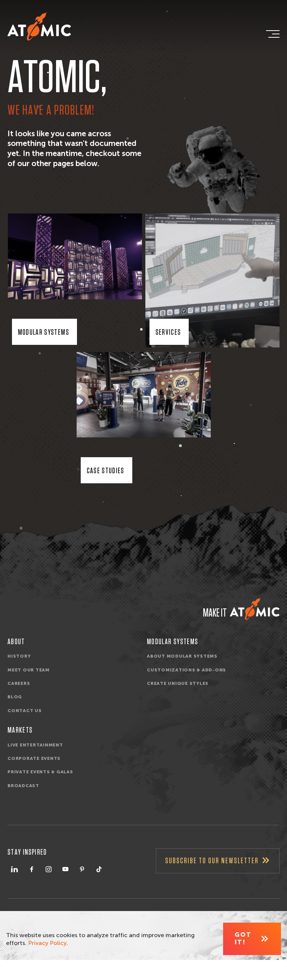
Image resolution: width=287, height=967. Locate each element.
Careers (18, 683)
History (19, 656)
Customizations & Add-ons (186, 670)
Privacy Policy (47, 942)
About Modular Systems (182, 656)
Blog (14, 696)
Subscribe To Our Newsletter (212, 861)
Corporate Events (34, 758)
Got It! (243, 938)
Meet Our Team (28, 670)
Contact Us (24, 710)
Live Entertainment (35, 745)
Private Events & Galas (40, 771)
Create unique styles (178, 683)
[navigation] (272, 34)
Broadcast (23, 785)
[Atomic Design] (255, 609)
